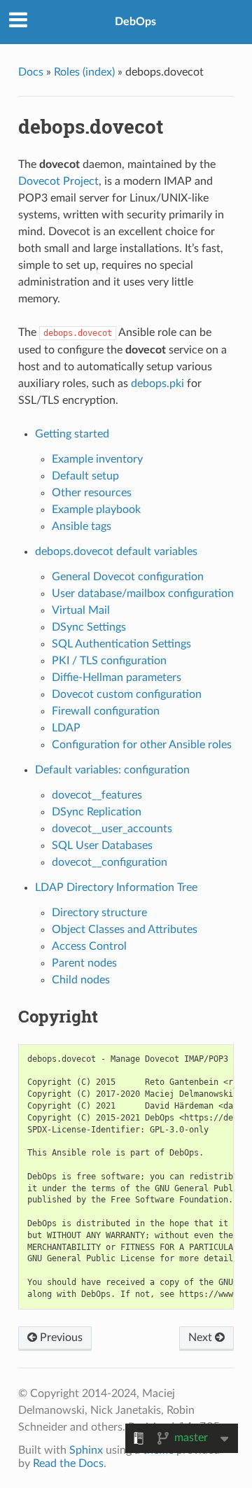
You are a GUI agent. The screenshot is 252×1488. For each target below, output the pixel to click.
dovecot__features (97, 795)
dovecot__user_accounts (112, 828)
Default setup (85, 476)
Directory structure (99, 912)
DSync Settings (89, 627)
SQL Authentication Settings (121, 644)
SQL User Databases (102, 845)
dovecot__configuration (109, 862)
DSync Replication (96, 811)
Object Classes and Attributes (124, 929)
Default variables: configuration (112, 769)
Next (201, 1337)
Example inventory (97, 459)
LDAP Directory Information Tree (116, 887)
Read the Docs (68, 1463)
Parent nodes (84, 963)
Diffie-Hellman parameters (116, 677)
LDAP (66, 728)
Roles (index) (84, 72)
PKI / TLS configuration (109, 660)
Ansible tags (81, 526)
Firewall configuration (106, 711)
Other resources (92, 492)
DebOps (135, 21)
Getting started (72, 434)
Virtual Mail (81, 610)
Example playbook (96, 509)
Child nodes (81, 979)
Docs (30, 72)
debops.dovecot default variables (116, 551)
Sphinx (86, 1450)
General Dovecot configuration (128, 576)
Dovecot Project (58, 181)
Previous (60, 1337)
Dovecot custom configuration (127, 694)
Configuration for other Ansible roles (142, 744)
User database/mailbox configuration (143, 593)
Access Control (89, 946)
